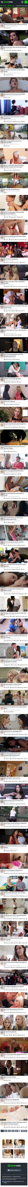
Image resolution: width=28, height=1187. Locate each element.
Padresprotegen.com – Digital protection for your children (14, 1182)
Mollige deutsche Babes (10, 119)
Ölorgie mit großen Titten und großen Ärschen (14, 282)
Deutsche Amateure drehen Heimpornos (13, 496)
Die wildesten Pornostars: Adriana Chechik (13, 425)
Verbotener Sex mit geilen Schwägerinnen (13, 520)
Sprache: (14, 1170)
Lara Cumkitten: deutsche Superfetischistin (13, 824)
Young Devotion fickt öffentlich (12, 917)
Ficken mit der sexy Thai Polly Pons (13, 800)
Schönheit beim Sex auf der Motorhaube (15, 47)
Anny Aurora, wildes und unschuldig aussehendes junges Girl (13, 1101)
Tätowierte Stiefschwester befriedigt (14, 94)
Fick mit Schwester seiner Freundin (14, 542)
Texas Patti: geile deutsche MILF (12, 965)
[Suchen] (22, 2)
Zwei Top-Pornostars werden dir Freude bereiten (15, 565)
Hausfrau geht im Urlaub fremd (12, 684)
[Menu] (2, 2)
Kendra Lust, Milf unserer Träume (12, 941)
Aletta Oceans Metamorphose (12, 988)
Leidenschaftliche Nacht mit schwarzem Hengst (15, 846)
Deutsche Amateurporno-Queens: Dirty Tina (13, 1056)
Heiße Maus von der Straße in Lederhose (15, 823)
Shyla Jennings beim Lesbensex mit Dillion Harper (14, 589)
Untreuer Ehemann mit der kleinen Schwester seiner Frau (13, 518)
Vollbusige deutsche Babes (11, 309)
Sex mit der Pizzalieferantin (11, 189)
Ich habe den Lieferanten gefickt (12, 191)
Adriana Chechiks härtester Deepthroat (15, 424)
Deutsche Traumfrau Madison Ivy (12, 871)
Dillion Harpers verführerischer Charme (13, 1078)
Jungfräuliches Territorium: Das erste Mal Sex (13, 472)
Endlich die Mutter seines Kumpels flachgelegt (13, 938)
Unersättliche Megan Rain (11, 663)
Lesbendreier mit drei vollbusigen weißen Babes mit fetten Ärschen (15, 1123)
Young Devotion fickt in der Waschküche (15, 915)
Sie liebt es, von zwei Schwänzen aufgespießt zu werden (13, 660)
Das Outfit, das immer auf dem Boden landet (14, 70)
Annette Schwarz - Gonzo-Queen (12, 639)
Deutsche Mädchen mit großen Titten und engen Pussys (15, 306)
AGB (7, 1178)
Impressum (10, 1178)
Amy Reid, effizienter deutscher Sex (13, 1010)
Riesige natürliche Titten (10, 333)
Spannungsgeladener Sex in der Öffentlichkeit (13, 141)
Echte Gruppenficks (9, 284)
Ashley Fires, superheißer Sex (12, 894)
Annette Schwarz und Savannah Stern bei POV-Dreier (15, 636)
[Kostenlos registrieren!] (26, 2)
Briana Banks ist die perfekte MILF (12, 732)
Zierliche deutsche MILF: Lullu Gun (13, 73)
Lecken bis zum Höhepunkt (11, 1099)
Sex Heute (12, 5)
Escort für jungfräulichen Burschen (13, 471)
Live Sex (4, 5)
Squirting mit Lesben (10, 237)
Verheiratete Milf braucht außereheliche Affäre (15, 707)
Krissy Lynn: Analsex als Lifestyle (12, 710)
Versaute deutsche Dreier (11, 26)
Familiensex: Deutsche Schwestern (13, 543)
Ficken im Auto (8, 48)
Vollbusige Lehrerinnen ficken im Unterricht (13, 380)
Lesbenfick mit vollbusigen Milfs (13, 731)
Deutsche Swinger (9, 260)
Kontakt (3, 1178)
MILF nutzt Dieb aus (9, 401)
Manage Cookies (10, 1179)
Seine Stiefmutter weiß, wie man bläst (14, 893)
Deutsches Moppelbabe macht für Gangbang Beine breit (13, 355)
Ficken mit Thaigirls (9, 802)
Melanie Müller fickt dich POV (12, 778)
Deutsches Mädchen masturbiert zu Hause (14, 494)
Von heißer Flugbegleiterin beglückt (14, 986)
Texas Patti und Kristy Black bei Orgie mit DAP (15, 963)
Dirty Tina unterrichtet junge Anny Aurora (15, 1054)
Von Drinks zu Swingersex (11, 259)
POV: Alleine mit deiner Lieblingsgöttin (13, 567)
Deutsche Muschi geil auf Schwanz (13, 1009)
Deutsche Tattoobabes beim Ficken (13, 402)
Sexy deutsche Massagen (11, 215)
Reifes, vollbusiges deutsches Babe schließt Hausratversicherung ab (14, 166)
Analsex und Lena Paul (10, 614)
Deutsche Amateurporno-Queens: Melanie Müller (13, 779)
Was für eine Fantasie (10, 1077)
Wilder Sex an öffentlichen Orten (12, 144)
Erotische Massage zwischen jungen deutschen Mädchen (14, 213)
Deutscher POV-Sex (9, 449)
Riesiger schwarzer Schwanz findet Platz (15, 613)
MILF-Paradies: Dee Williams (11, 1033)
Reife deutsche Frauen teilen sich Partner (15, 24)
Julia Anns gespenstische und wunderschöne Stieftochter (12, 754)
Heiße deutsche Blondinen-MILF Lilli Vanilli (13, 685)
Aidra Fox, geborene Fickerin (11, 849)
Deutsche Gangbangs (10, 357)
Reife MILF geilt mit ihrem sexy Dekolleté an (15, 331)
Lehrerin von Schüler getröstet (12, 378)
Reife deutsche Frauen (10, 168)
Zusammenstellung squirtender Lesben (15, 236)
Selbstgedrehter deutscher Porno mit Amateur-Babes (14, 447)
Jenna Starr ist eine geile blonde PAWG (13, 1125)
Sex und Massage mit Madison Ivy (13, 870)
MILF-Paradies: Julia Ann (10, 757)
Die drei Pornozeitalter (10, 1032)
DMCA (15, 1179)
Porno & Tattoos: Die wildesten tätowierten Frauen (13, 95)
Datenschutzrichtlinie (17, 1178)
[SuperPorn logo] (5, 2)
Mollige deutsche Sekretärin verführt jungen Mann (14, 117)
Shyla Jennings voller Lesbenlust (12, 592)
